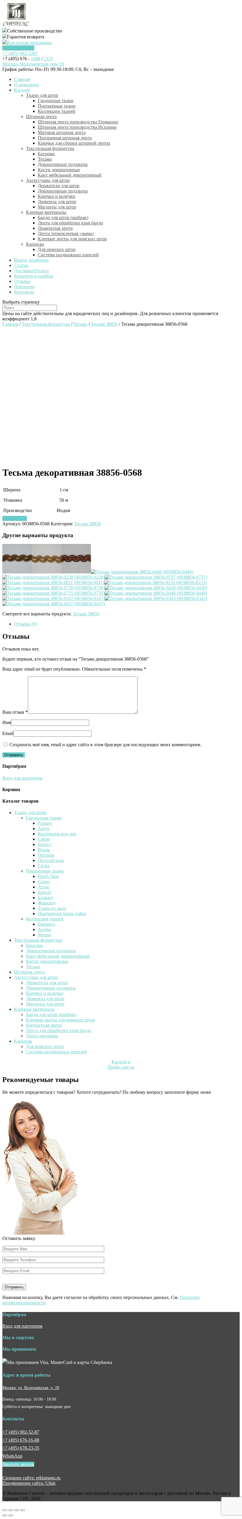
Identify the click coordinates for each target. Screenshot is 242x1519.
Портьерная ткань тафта (62, 913)
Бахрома (46, 153)
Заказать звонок (18, 47)
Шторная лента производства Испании (77, 127)
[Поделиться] (10, 1510)
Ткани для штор (42, 95)
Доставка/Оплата (31, 270)
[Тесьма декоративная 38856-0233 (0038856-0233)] (155, 582)
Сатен (44, 881)
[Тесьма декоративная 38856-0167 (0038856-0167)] (53, 598)
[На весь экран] (16, 1510)
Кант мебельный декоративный (70, 174)
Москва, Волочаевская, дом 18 (33, 63)
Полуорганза (51, 860)
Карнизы (35, 244)
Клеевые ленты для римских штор (72, 238)
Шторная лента (41, 116)
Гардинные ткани (55, 100)
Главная (22, 79)
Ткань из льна (52, 908)
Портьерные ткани (57, 105)
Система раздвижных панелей (68, 254)
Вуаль (44, 849)
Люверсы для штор (57, 201)
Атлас (44, 886)
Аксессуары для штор (48, 180)
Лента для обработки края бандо (70, 222)
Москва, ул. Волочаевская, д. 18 (30, 1387)
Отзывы (22, 281)
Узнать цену (14, 518)
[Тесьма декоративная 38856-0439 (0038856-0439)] (156, 587)
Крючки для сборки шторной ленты (74, 143)
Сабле (44, 839)
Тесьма (45, 159)
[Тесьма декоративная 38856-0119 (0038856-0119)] (46, 571)
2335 (48, 58)
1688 (35, 58)
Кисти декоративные (59, 169)
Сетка (44, 865)
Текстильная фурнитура (50, 148)
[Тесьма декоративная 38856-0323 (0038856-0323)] (76, 571)
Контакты (24, 291)
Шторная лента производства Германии (78, 121)
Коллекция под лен (57, 833)
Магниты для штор (57, 206)
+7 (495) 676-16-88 (20, 1440)
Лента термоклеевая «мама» (66, 233)
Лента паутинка (42, 1035)
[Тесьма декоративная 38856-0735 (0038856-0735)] (53, 593)
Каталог (22, 89)
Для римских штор (57, 249)
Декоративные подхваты (63, 164)
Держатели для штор (58, 185)
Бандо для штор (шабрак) (63, 217)
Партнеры (24, 286)
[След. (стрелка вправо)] (10, 1515)
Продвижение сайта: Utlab (28, 1483)
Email (7, 733)
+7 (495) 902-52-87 (20, 1432)
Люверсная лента (55, 228)
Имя (6, 722)
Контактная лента (44, 1025)
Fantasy (45, 823)
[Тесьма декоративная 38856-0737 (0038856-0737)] (156, 577)
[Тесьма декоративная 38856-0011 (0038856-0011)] (53, 582)
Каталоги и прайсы (33, 275)
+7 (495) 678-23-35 (20, 1447)
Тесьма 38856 (104, 324)
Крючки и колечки (56, 196)
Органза (46, 855)
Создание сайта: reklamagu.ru (31, 1477)
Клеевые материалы (46, 212)
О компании (26, 84)
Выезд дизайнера (31, 260)
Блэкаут (45, 897)
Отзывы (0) (25, 623)
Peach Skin (48, 876)
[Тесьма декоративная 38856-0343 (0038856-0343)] (156, 598)
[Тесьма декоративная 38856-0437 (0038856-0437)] (53, 603)
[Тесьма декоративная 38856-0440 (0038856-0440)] (156, 593)
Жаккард (46, 902)
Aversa (44, 929)
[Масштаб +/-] (22, 1510)
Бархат (44, 892)
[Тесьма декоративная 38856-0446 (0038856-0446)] (142, 571)
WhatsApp (12, 1455)
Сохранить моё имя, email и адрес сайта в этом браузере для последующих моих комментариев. (105, 744)
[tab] (127, 624)
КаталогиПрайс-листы (121, 1064)
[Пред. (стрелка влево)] (4, 1515)
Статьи (21, 265)
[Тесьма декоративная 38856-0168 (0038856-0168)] (17, 571)
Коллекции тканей (56, 111)
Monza (44, 934)
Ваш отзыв (15, 712)
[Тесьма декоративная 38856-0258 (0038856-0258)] (53, 577)
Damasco (46, 924)
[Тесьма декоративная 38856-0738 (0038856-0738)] (53, 587)
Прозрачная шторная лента (65, 137)
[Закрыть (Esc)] (4, 1510)
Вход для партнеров (22, 777)
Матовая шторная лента (62, 132)
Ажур (43, 828)
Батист (44, 844)
